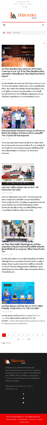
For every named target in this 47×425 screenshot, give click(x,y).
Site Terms (32, 419)
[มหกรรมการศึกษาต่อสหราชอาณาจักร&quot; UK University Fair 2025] (18, 174)
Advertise (22, 4)
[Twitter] (23, 398)
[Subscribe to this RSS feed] (44, 43)
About (16, 4)
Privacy (39, 419)
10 (18, 339)
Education (7, 48)
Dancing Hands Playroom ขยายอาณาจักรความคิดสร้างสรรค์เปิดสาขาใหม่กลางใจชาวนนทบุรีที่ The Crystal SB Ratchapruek (23, 133)
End (28, 339)
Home (9, 33)
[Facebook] (23, 394)
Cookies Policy (24, 422)
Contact (29, 4)
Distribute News (11, 419)
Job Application (23, 419)
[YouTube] (23, 402)
